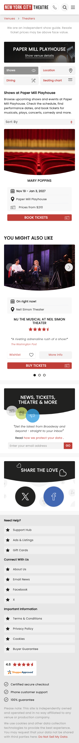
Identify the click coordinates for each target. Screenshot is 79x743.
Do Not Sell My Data (52, 737)
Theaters (28, 18)
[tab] (34, 375)
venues (9, 18)
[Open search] (65, 7)
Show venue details (39, 56)
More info (55, 355)
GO (68, 445)
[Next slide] (69, 267)
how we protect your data (43, 438)
